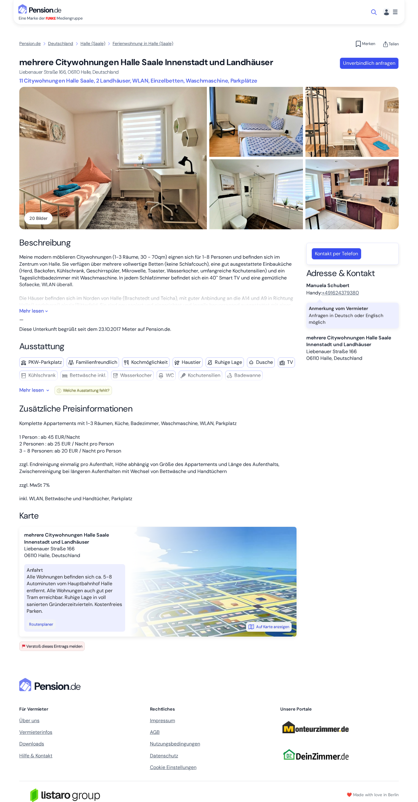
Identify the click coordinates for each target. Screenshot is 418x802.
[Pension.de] (41, 8)
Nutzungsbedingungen (175, 744)
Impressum (162, 720)
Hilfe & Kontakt (35, 755)
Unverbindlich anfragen (369, 63)
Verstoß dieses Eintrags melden (54, 646)
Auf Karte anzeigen (272, 626)
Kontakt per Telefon (336, 253)
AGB (155, 732)
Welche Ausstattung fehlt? (86, 390)
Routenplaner (41, 624)
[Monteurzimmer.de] (315, 736)
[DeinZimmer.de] (315, 763)
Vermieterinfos (35, 732)
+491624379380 (340, 293)
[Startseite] (51, 684)
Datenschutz (164, 755)
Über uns (29, 720)
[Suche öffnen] (374, 12)
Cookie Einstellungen (173, 767)
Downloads (31, 744)
